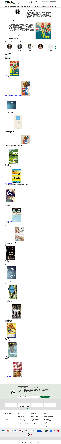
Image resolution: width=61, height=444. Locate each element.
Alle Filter (6, 60)
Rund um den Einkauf (34, 411)
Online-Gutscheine (34, 417)
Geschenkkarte (46, 419)
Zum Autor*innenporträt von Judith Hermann (9, 47)
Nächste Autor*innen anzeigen (55, 47)
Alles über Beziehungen (8, 221)
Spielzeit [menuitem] (35, 6)
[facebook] (51, 431)
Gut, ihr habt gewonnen (8, 318)
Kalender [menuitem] (47, 6)
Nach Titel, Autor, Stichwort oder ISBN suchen (35, 1)
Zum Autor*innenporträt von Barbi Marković (50, 47)
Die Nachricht (7, 163)
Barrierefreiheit (7, 422)
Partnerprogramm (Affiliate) (48, 422)
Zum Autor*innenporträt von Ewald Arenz (30, 47)
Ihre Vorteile (46, 411)
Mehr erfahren (11, 31)
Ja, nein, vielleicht (44, 31)
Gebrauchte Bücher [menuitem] (20, 6)
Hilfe (18, 413)
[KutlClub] (46, 431)
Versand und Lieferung (34, 416)
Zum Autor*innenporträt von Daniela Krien (19, 47)
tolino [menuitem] (28, 6)
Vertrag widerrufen (30, 408)
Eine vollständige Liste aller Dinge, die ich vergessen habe (13, 95)
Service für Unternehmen (22, 422)
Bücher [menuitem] (6, 6)
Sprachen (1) (6, 56)
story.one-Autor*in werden (48, 417)
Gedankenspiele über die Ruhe (9, 129)
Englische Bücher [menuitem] (11, 6)
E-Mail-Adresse (20, 394)
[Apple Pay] (26, 431)
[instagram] (55, 431)
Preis (5, 57)
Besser (6, 109)
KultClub (45, 426)
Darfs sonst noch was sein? (9, 376)
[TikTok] (29, 434)
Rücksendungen (20, 417)
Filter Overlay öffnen (7, 54)
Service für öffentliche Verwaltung (23, 423)
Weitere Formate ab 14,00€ (13, 38)
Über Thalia (7, 411)
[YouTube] (32, 434)
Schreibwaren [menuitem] (43, 6)
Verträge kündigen (34, 422)
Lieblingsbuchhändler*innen (48, 416)
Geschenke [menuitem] (54, 6)
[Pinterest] (58, 431)
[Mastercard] (8, 431)
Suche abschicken (31, 2)
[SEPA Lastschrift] (14, 431)
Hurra (6, 337)
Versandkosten (37, 442)
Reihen (6, 59)
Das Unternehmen (8, 413)
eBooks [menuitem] (25, 6)
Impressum (6, 423)
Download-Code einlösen (35, 419)
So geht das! (6, 356)
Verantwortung (7, 420)
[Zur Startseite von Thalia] (9, 2)
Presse (6, 416)
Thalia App (45, 413)
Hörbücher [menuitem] (31, 6)
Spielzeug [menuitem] (39, 6)
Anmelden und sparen (45, 396)
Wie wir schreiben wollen (8, 183)
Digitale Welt (46, 423)
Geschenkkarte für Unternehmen (49, 420)
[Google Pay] (20, 431)
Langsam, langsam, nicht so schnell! (10, 241)
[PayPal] (32, 431)
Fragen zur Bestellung (34, 413)
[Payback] (39, 431)
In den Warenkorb (19, 35)
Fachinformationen (8, 417)
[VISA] (3, 431)
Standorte (6, 419)
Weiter (55, 6)
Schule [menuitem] (15, 6)
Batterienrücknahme (21, 416)
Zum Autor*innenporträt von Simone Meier (40, 47)
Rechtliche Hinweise (21, 392)
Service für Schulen (21, 419)
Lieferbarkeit (6, 58)
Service (19, 411)
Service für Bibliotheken (22, 420)
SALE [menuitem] (50, 6)
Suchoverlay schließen (45, 1)
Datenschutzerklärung (34, 423)
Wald (5, 259)
